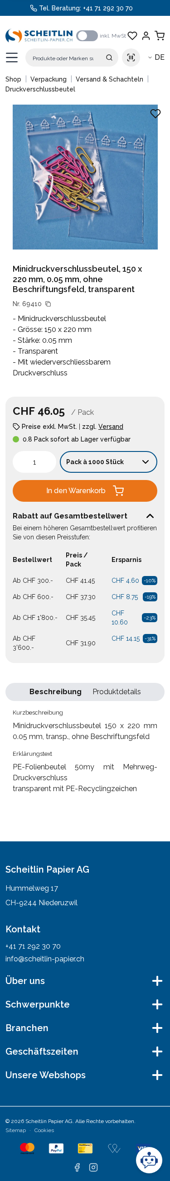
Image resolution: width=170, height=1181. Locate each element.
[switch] (87, 35)
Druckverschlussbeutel (40, 89)
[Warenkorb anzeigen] (160, 36)
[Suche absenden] (109, 57)
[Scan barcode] (131, 57)
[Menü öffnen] (11, 57)
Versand (110, 426)
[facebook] (77, 1167)
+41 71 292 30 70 (108, 8)
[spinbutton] (34, 462)
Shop (13, 79)
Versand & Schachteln (109, 79)
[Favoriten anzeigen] (132, 36)
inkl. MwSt (113, 36)
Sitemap (15, 1130)
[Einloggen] (146, 36)
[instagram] (93, 1167)
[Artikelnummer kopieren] (48, 303)
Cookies (44, 1130)
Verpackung (48, 79)
